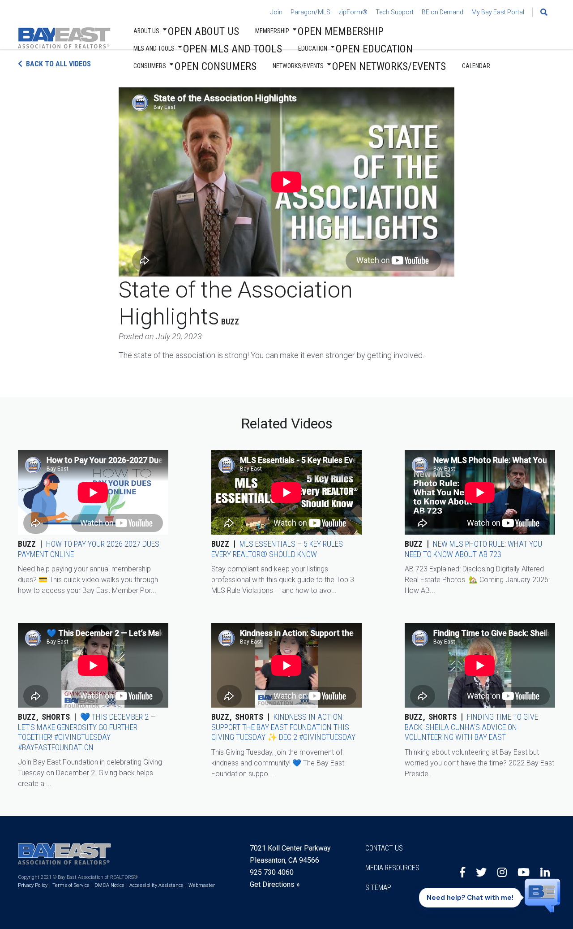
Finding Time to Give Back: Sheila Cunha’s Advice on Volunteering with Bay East (471, 727)
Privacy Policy (32, 885)
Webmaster (201, 885)
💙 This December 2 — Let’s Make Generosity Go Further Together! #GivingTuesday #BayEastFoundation (87, 732)
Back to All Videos (58, 64)
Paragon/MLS (310, 12)
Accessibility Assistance (156, 885)
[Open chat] (542, 894)
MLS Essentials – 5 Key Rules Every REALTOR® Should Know (277, 549)
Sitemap (378, 887)
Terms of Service (71, 885)
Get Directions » (275, 884)
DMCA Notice (109, 885)
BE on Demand (442, 12)
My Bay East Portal (497, 12)
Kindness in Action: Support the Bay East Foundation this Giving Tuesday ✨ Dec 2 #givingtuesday (283, 727)
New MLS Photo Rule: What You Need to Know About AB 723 (473, 549)
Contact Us (384, 848)
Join (276, 12)
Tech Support (395, 12)
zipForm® (353, 12)
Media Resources (392, 868)
